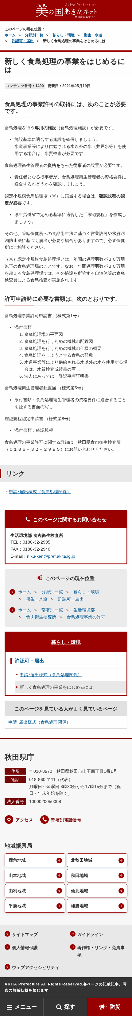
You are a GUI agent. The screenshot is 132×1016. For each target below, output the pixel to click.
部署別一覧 (52, 609)
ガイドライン (90, 934)
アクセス (24, 819)
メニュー (26, 1007)
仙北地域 (79, 890)
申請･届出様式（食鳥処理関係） (40, 491)
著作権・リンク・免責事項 (101, 951)
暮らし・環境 (63, 35)
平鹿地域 (17, 905)
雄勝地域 (79, 905)
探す (69, 1007)
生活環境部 (84, 609)
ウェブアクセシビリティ (35, 967)
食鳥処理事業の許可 (86, 616)
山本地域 (17, 875)
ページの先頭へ (121, 988)
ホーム (10, 35)
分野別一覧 (34, 35)
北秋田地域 (81, 860)
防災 (115, 1007)
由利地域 (17, 890)
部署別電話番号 (66, 819)
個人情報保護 (25, 947)
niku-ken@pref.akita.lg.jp (51, 556)
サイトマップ (25, 934)
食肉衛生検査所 (41, 616)
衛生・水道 (93, 35)
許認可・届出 (23, 41)
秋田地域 (79, 875)
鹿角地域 (17, 860)
